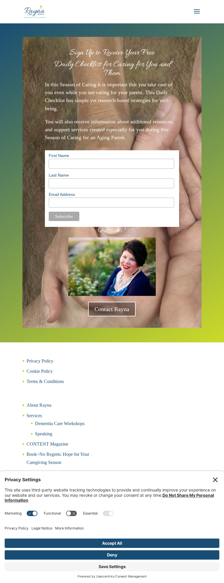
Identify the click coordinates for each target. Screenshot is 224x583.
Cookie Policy (40, 371)
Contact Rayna (111, 309)
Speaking (43, 433)
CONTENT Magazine (47, 443)
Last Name (59, 175)
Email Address (62, 194)
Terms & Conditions (45, 381)
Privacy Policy (40, 360)
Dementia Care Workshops (60, 423)
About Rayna (39, 405)
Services (34, 415)
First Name (59, 155)
